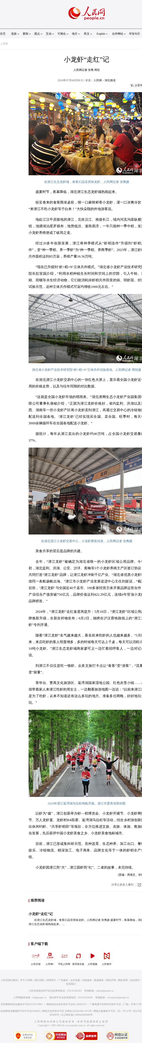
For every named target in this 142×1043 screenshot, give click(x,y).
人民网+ (50, 964)
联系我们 (71, 984)
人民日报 (36, 964)
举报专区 (134, 33)
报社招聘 (39, 980)
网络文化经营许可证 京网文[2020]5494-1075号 (67, 1011)
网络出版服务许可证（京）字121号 (112, 1011)
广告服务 (63, 980)
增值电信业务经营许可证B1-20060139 (66, 1004)
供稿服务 (87, 980)
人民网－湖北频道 (105, 80)
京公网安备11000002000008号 (77, 1015)
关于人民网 (26, 980)
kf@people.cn (39, 997)
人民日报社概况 (9, 980)
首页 (3, 33)
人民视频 (92, 964)
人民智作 (107, 964)
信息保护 (135, 980)
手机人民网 (64, 964)
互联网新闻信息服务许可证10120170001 (22, 1004)
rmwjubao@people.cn (118, 997)
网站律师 (123, 980)
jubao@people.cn (104, 990)
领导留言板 (78, 964)
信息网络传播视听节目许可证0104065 (20, 1011)
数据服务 (99, 980)
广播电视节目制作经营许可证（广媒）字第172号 (116, 1004)
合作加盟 (75, 980)
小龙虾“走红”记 (41, 914)
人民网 (4, 43)
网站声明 (111, 980)
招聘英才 (51, 980)
